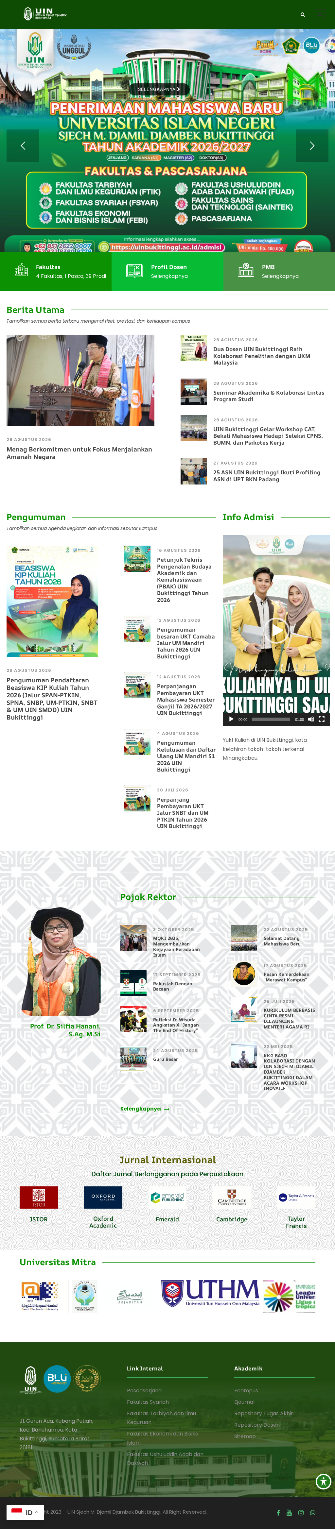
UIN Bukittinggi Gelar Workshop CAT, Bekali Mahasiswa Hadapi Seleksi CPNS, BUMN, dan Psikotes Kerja (268, 435)
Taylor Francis (296, 1222)
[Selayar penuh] (321, 719)
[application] (276, 630)
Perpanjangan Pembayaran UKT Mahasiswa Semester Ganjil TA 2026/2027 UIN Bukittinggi (186, 699)
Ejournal (244, 1402)
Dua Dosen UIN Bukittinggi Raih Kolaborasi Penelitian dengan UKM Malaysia (261, 355)
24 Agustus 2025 (175, 1050)
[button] (276, 631)
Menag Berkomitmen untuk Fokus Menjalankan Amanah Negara (79, 453)
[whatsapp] (312, 1513)
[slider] (271, 719)
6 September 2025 (176, 1011)
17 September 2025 (177, 975)
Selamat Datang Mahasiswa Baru (282, 941)
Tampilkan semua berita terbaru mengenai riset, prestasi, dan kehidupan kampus (98, 321)
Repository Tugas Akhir (263, 1413)
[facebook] (278, 1513)
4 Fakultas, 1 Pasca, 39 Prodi (71, 276)
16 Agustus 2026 (179, 550)
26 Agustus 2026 (29, 670)
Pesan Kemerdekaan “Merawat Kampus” (286, 977)
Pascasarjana (144, 1390)
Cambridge (231, 1219)
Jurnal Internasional (167, 1159)
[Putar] (231, 719)
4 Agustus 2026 (178, 733)
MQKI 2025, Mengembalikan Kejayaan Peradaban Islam (176, 946)
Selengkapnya (169, 276)
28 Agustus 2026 (29, 439)
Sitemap (245, 1436)
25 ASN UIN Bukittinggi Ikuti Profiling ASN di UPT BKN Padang (267, 475)
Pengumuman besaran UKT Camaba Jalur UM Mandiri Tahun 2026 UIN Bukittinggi (186, 643)
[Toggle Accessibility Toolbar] (323, 1481)
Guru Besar (165, 1059)
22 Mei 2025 (278, 1047)
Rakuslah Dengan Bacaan (172, 986)
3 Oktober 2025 (173, 929)
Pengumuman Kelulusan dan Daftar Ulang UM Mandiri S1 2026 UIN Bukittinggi (186, 756)
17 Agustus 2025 (285, 965)
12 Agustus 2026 (179, 620)
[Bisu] (311, 719)
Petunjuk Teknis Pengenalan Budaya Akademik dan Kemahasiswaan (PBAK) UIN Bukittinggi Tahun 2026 (184, 579)
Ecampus (246, 1390)
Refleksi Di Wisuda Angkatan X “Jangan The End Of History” (176, 1025)
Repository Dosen (257, 1425)
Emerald (167, 1219)
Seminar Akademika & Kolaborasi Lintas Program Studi (268, 396)
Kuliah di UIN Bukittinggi (264, 740)
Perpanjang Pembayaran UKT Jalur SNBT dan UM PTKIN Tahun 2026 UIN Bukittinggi (182, 813)
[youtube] (289, 1513)
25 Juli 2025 (279, 1001)
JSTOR (38, 1219)
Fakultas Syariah (148, 1402)
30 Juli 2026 (172, 790)
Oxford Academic (103, 1222)
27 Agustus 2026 (235, 463)
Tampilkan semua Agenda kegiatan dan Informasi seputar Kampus (82, 528)
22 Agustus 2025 (286, 929)
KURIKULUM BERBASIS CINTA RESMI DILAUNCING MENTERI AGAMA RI (289, 1018)
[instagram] (301, 1513)
